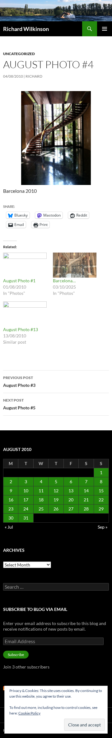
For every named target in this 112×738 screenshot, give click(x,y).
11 (41, 490)
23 (10, 508)
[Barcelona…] (74, 265)
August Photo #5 (19, 404)
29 (101, 508)
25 (41, 508)
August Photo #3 (19, 381)
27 (70, 508)
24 (25, 508)
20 (70, 499)
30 (10, 517)
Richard (34, 76)
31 (25, 517)
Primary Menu (104, 28)
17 (25, 499)
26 (56, 508)
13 (70, 490)
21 (86, 499)
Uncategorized (19, 53)
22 (101, 499)
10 (25, 490)
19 (56, 499)
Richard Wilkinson (26, 28)
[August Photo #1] (25, 265)
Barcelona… (64, 280)
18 (41, 499)
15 (101, 490)
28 (86, 508)
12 (56, 490)
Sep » (102, 527)
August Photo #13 (20, 329)
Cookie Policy (29, 713)
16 (10, 499)
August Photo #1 (19, 280)
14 (86, 490)
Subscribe (16, 654)
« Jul (9, 527)
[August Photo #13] (25, 313)
